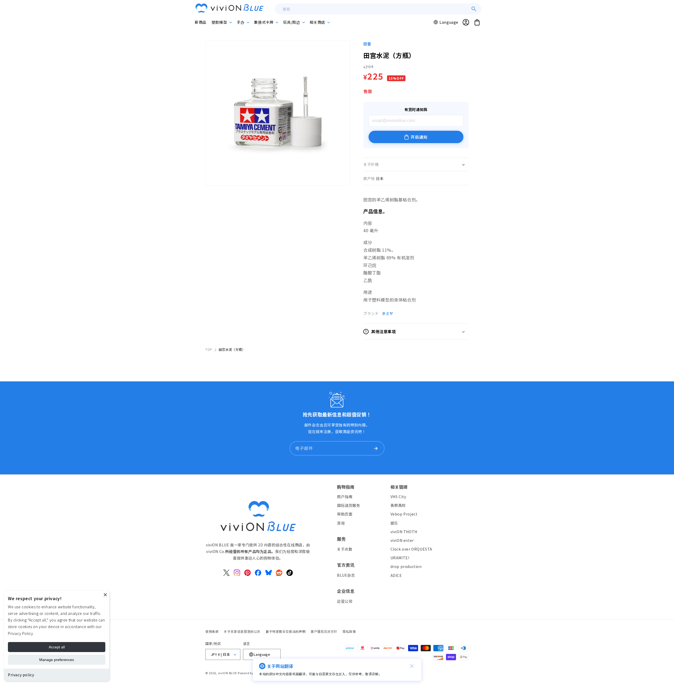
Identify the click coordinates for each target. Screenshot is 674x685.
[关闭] (412, 666)
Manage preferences (56, 660)
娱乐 (394, 523)
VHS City (398, 496)
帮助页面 (344, 514)
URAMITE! (399, 557)
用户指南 (344, 496)
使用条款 (212, 631)
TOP (208, 349)
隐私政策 (349, 631)
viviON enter (402, 540)
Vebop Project (404, 514)
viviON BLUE (227, 673)
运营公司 (344, 601)
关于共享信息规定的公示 (242, 631)
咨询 (341, 523)
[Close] (105, 595)
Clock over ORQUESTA (411, 549)
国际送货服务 (348, 505)
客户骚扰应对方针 (324, 631)
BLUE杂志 (346, 575)
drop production (406, 566)
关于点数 (344, 549)
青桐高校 (398, 505)
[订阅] (375, 448)
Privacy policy (21, 674)
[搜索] (474, 8)
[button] (221, 22)
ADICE (396, 575)
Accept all (57, 647)
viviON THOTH (403, 531)
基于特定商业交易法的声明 (285, 631)
